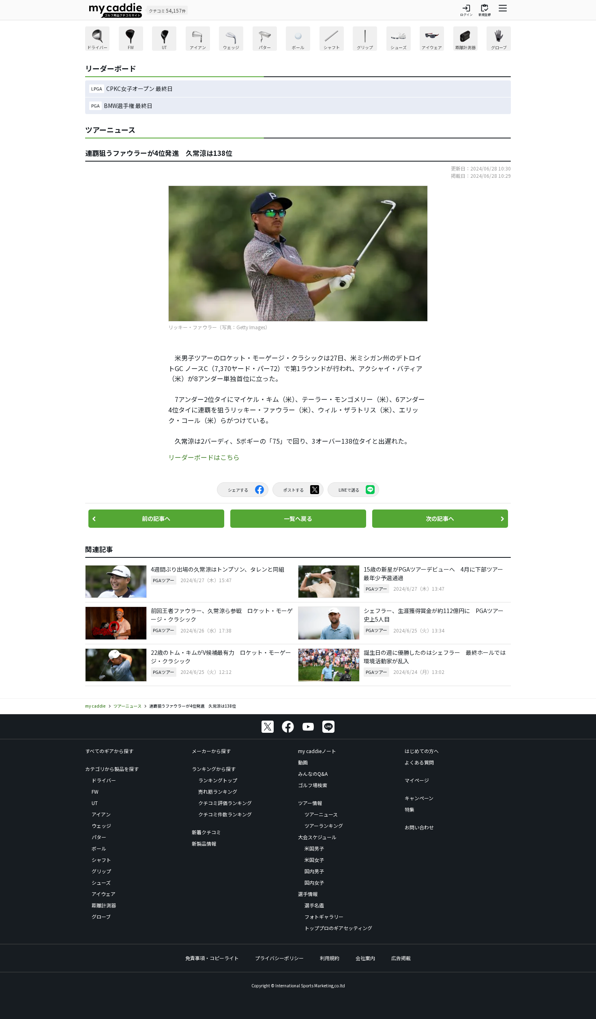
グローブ (101, 916)
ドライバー (104, 780)
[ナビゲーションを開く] (503, 10)
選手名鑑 (314, 905)
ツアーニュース (321, 814)
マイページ (417, 780)
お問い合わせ (419, 827)
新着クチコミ (206, 832)
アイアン (101, 814)
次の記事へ (440, 518)
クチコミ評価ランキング (225, 802)
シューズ (101, 882)
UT (95, 802)
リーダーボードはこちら (204, 457)
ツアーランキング (323, 825)
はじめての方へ (422, 750)
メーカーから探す (211, 750)
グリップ (101, 871)
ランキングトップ (217, 780)
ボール (99, 848)
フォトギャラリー (323, 916)
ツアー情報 (310, 802)
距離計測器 (104, 905)
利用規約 (329, 957)
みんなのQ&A (313, 773)
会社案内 (365, 957)
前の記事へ (156, 518)
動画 (303, 762)
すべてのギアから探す (109, 750)
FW (95, 791)
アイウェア (104, 893)
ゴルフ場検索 (312, 785)
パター (99, 836)
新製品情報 (204, 843)
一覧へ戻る (298, 518)
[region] (298, 39)
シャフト (101, 859)
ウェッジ (101, 825)
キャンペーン (419, 797)
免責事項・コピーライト (212, 957)
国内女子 (314, 882)
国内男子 (314, 871)
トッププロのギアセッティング (338, 927)
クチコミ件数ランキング (225, 814)
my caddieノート (317, 750)
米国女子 (314, 859)
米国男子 (314, 848)
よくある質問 (419, 762)
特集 (409, 809)
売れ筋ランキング (217, 791)
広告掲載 (401, 957)
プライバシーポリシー (279, 957)
